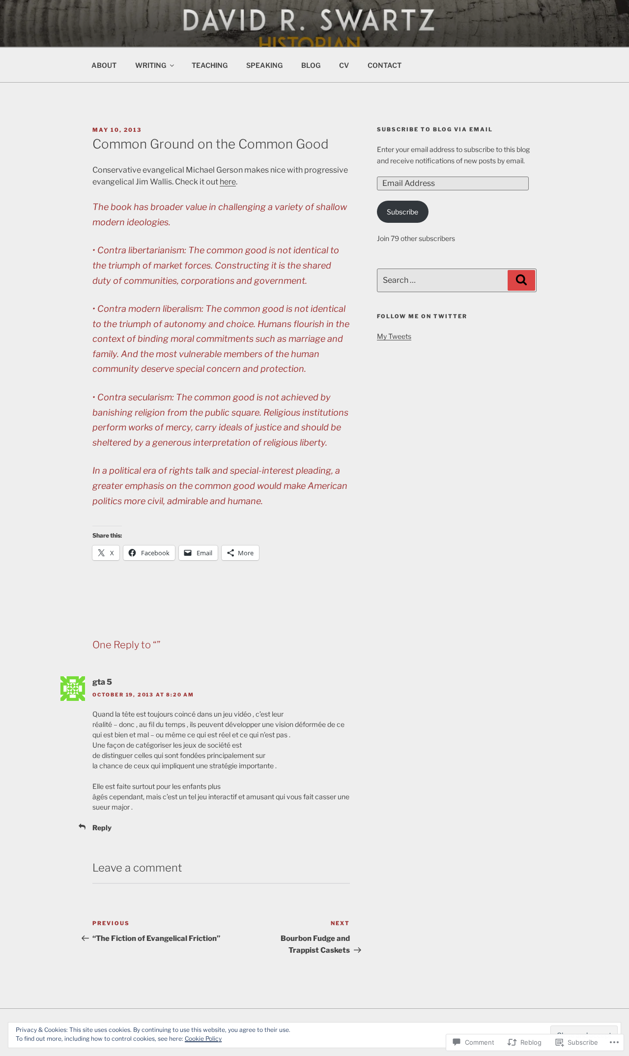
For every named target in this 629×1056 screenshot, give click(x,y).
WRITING (150, 65)
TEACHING (210, 65)
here (228, 181)
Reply (102, 827)
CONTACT (384, 65)
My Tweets (394, 336)
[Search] (521, 280)
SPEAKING (264, 65)
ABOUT (103, 65)
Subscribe (402, 212)
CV (344, 65)
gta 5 (102, 682)
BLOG (310, 65)
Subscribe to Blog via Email (435, 129)
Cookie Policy (203, 1038)
